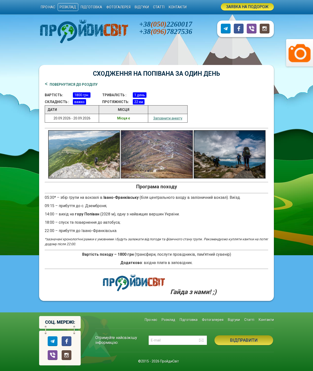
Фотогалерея (118, 7)
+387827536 (165, 31)
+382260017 (165, 24)
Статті (159, 7)
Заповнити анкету (167, 118)
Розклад (68, 7)
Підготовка (91, 7)
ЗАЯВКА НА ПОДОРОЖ (247, 6)
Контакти (178, 7)
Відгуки (142, 7)
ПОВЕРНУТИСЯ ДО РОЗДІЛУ (74, 84)
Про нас (48, 7)
